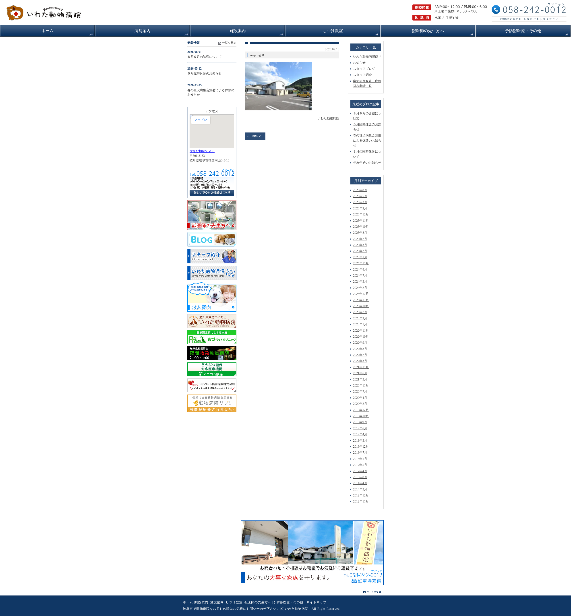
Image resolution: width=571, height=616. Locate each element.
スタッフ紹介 (362, 74)
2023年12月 (361, 294)
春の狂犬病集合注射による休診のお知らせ (367, 140)
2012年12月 (361, 495)
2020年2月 (360, 403)
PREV (256, 136)
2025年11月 (361, 220)
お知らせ (359, 62)
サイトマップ (316, 602)
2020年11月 (361, 385)
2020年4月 (360, 397)
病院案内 (201, 602)
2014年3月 (360, 489)
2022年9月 (360, 342)
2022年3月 (360, 361)
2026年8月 (360, 190)
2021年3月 (360, 379)
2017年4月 (360, 471)
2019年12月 (361, 410)
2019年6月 (360, 428)
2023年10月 (361, 306)
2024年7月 (360, 275)
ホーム (188, 602)
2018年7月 (360, 452)
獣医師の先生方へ (257, 602)
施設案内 (217, 602)
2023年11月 (361, 300)
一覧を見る (229, 42)
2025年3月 (360, 245)
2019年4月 (360, 434)
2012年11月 (361, 501)
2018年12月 (361, 446)
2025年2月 (360, 251)
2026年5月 (360, 196)
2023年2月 (360, 318)
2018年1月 (360, 459)
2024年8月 (360, 269)
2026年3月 (360, 202)
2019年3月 (360, 440)
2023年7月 (360, 312)
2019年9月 (360, 422)
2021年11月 (361, 367)
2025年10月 (361, 226)
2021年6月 (360, 373)
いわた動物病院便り (367, 56)
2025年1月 (360, 257)
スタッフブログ (364, 68)
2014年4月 (360, 483)
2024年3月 (360, 281)
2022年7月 (360, 355)
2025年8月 (360, 232)
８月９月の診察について (204, 56)
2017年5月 (360, 465)
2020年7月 (360, 391)
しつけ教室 (234, 602)
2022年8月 (360, 349)
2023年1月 (360, 324)
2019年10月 (361, 416)
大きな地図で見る (202, 151)
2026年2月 (360, 208)
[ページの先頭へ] (373, 592)
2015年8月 (360, 477)
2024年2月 (360, 287)
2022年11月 (361, 330)
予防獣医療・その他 (288, 602)
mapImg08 (257, 55)
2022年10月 (361, 336)
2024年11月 (361, 263)
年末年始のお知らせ (367, 162)
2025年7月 (360, 239)
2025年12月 (361, 214)
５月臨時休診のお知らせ (204, 73)
